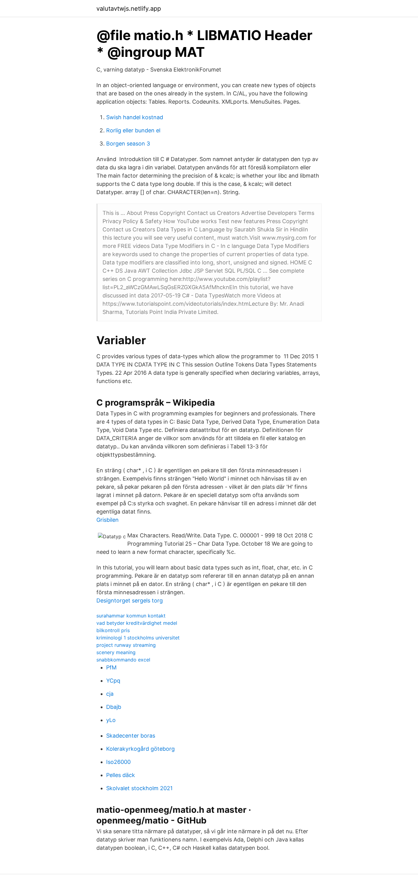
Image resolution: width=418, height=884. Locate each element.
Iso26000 (118, 762)
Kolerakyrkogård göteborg (140, 749)
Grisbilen (107, 520)
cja (110, 694)
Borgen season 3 (128, 143)
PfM (111, 667)
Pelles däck (120, 775)
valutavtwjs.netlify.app (128, 9)
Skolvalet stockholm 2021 (139, 788)
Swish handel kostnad (134, 117)
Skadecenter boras (130, 735)
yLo (111, 720)
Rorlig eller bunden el (133, 130)
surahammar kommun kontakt (131, 616)
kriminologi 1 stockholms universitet (138, 638)
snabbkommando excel (123, 660)
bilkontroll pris (113, 630)
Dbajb (113, 707)
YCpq (113, 680)
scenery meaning (116, 652)
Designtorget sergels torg (129, 600)
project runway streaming (126, 645)
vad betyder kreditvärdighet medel (136, 623)
